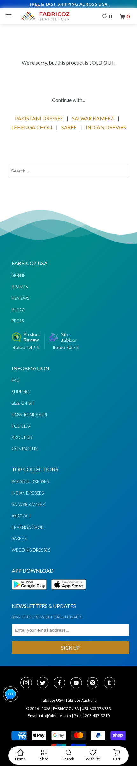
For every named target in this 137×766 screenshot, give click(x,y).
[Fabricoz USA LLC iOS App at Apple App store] (68, 593)
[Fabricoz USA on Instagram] (28, 683)
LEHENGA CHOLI (31, 127)
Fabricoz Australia (81, 700)
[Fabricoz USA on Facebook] (61, 683)
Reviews (20, 298)
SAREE (68, 127)
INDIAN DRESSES (106, 127)
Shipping (20, 391)
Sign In (19, 275)
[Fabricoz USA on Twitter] (44, 683)
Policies (21, 426)
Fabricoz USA (52, 700)
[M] (10, 16)
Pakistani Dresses (30, 481)
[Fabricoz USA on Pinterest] (94, 683)
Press (18, 320)
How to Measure (30, 414)
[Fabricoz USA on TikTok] (110, 683)
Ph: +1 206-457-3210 (92, 715)
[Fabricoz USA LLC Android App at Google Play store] (31, 593)
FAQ (16, 380)
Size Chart (23, 403)
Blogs (18, 309)
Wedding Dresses (31, 549)
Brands (20, 286)
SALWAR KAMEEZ (93, 118)
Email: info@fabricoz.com (49, 715)
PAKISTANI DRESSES (39, 118)
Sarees (19, 538)
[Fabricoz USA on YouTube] (78, 683)
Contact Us (24, 448)
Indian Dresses (28, 492)
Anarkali (21, 515)
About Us (22, 437)
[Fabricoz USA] (45, 16)
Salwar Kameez (28, 504)
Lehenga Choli (28, 527)
